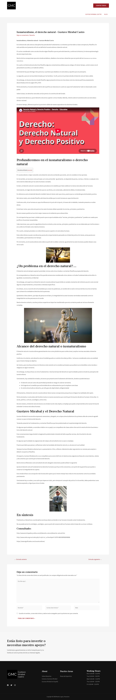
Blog (106, 14)
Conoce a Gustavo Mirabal (49, 679)
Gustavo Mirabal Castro (93, 14)
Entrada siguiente (95, 559)
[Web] (86, 608)
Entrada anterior (20, 559)
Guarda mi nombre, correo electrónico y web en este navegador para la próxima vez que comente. (48, 613)
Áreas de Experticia (66, 676)
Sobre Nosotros (46, 676)
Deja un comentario (23, 35)
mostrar (30, 170)
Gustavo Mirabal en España (50, 682)
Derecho (32, 35)
